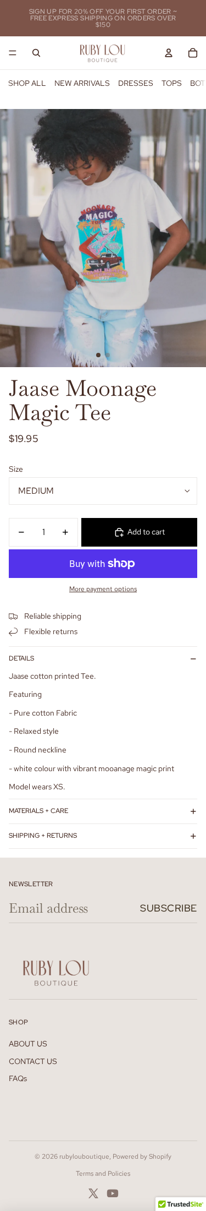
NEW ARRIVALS (82, 83)
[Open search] (36, 53)
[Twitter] (93, 1193)
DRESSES (135, 83)
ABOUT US (28, 1044)
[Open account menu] (169, 53)
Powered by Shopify (142, 1156)
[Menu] (12, 53)
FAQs (18, 1078)
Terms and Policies (103, 1173)
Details (21, 658)
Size (16, 469)
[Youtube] (112, 1193)
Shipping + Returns (43, 835)
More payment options (103, 589)
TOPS (172, 83)
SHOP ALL (27, 83)
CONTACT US (33, 1061)
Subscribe (168, 908)
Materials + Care (38, 810)
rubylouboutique (84, 1156)
